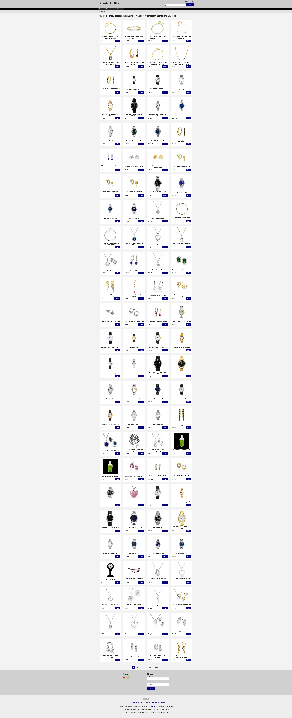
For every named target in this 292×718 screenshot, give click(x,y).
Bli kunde (107, 8)
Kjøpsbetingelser (137, 702)
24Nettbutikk (149, 714)
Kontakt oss (120, 8)
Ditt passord (150, 682)
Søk (190, 4)
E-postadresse (150, 676)
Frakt (130, 702)
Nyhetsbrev (161, 702)
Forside (101, 8)
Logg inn (113, 8)
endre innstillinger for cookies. (161, 712)
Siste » (157, 667)
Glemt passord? (165, 688)
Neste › (150, 667)
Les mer (151, 712)
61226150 (153, 706)
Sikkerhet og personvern (150, 702)
